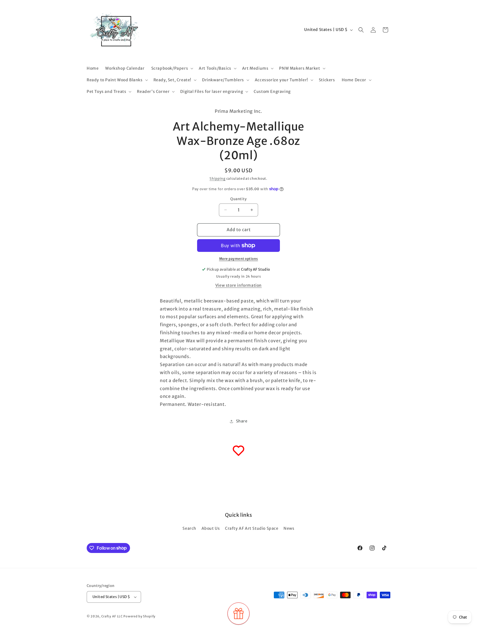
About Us (211, 528)
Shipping (218, 178)
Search (189, 528)
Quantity (238, 199)
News (288, 528)
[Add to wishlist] (238, 451)
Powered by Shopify (139, 616)
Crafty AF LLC (112, 616)
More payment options (238, 259)
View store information (238, 285)
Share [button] (242, 421)
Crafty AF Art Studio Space (252, 528)
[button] (172, 68)
